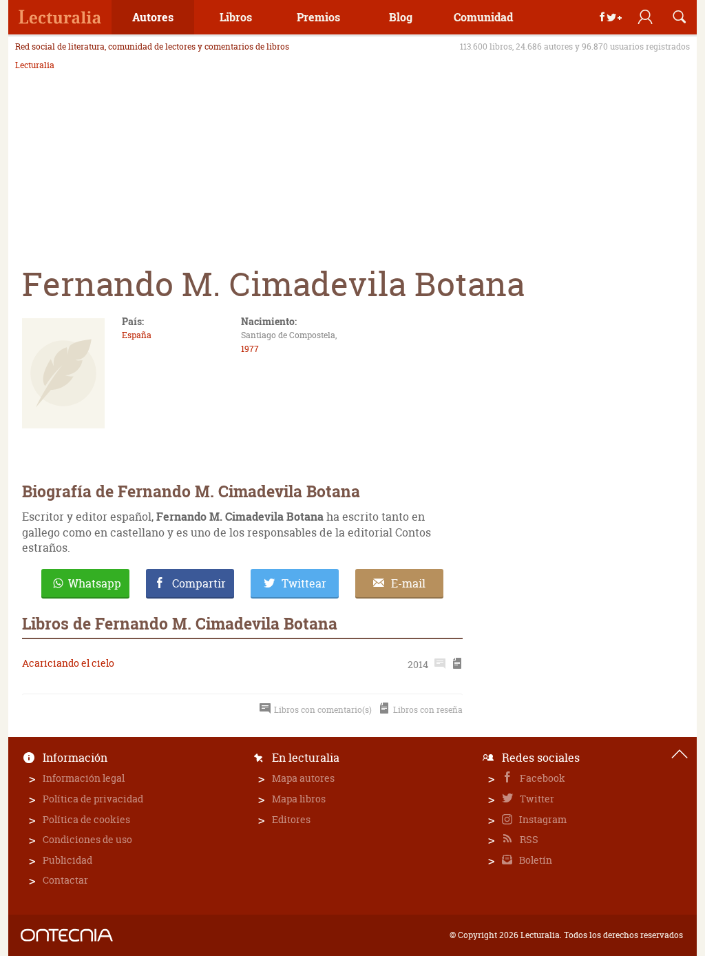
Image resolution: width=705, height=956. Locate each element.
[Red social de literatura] (60, 17)
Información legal (84, 777)
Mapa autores (303, 777)
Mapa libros (299, 798)
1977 (250, 349)
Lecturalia (34, 65)
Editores (291, 819)
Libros (236, 17)
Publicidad (67, 859)
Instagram (542, 819)
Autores (152, 17)
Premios (318, 17)
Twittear (304, 583)
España (136, 335)
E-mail (408, 583)
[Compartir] (610, 17)
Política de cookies (86, 819)
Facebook (541, 777)
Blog (400, 17)
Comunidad (483, 17)
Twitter (536, 798)
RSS (528, 839)
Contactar (65, 879)
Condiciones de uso (87, 839)
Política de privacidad (93, 798)
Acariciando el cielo (68, 662)
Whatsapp (94, 583)
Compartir (199, 583)
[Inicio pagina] (679, 754)
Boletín (534, 859)
